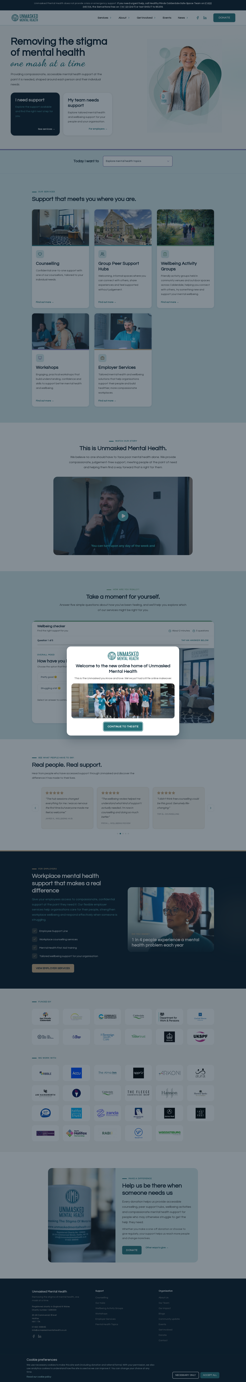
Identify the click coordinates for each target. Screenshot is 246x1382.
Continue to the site (123, 726)
